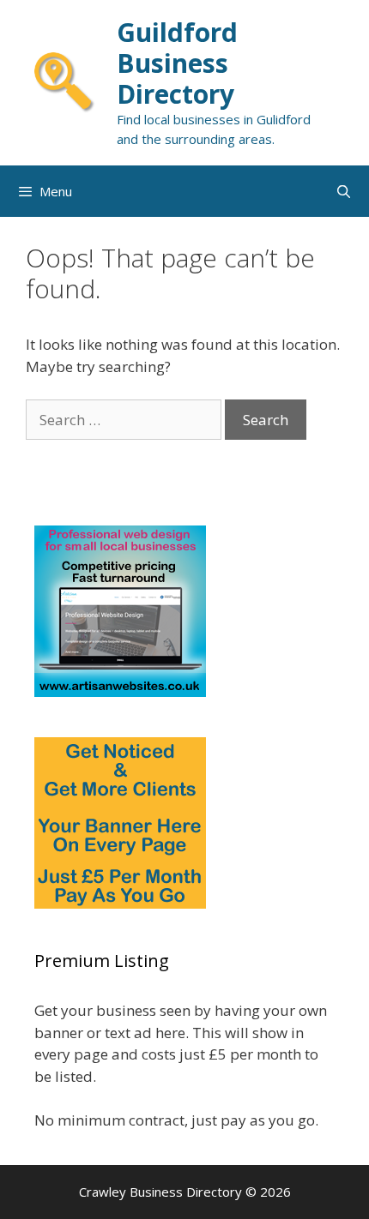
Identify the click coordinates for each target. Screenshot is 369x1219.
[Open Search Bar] (343, 191)
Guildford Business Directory (177, 63)
